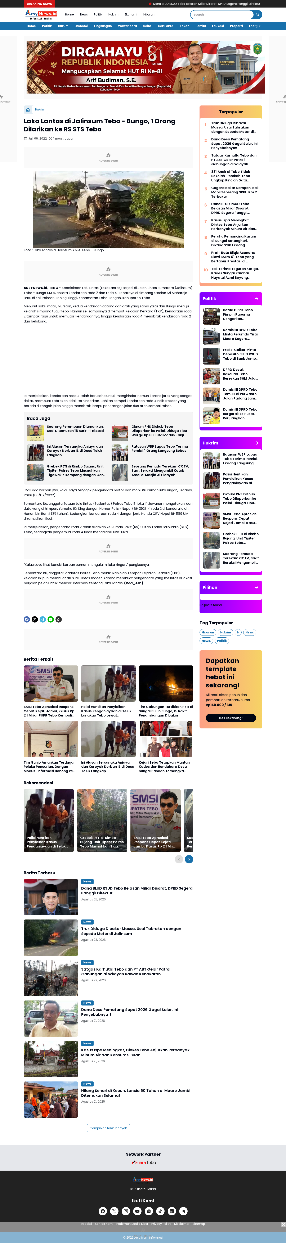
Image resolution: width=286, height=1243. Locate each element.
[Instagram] (126, 1211)
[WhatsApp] (51, 619)
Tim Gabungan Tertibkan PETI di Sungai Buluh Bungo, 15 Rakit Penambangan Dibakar (166, 711)
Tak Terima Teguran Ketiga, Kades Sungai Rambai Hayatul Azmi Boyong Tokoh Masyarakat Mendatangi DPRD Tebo (235, 273)
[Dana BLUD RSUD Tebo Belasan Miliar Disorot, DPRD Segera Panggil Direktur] (51, 897)
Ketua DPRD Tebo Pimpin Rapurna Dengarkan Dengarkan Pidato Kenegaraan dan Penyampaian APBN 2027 (239, 314)
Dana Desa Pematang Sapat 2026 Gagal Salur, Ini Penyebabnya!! (129, 1012)
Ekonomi (131, 14)
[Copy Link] (58, 619)
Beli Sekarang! (231, 718)
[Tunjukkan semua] (256, 298)
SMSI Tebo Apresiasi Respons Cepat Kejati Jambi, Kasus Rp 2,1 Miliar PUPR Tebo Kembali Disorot (49, 711)
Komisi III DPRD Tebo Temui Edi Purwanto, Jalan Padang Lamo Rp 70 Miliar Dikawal (240, 394)
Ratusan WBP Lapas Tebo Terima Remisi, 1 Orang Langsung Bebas (159, 448)
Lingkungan (103, 26)
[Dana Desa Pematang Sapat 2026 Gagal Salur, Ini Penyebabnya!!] (51, 1018)
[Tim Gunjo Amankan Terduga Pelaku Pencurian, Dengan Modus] (51, 739)
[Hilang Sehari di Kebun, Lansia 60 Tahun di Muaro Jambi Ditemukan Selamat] (51, 1099)
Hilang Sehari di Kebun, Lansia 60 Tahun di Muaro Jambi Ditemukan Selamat (135, 1093)
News (84, 14)
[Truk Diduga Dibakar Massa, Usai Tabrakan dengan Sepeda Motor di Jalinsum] (51, 937)
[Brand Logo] (143, 1162)
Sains (147, 26)
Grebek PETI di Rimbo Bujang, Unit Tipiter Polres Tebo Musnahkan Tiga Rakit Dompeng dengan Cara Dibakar (76, 470)
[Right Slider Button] (258, 26)
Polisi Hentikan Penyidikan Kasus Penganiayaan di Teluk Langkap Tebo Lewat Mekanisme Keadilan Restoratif (108, 711)
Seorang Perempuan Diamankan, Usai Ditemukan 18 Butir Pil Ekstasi (75, 429)
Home (69, 14)
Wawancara (127, 26)
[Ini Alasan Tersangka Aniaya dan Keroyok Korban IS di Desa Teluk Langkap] (35, 452)
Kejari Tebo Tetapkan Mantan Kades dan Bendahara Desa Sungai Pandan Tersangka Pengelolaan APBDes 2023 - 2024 (164, 766)
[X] (35, 619)
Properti (236, 26)
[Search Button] (258, 14)
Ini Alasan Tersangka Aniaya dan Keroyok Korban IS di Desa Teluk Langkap (75, 450)
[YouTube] (137, 1211)
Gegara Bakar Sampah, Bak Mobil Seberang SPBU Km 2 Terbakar (235, 192)
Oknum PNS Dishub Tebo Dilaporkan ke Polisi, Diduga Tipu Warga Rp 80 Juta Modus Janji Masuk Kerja (159, 431)
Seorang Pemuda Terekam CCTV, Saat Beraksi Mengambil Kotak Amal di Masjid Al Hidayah (160, 470)
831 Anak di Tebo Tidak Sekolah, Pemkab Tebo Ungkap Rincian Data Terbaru (230, 176)
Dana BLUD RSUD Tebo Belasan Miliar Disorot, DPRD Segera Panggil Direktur (169, 4)
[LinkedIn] (172, 1211)
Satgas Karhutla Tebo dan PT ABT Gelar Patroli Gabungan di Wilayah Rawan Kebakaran (126, 972)
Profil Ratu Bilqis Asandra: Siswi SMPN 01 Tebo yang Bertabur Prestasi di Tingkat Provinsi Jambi (233, 257)
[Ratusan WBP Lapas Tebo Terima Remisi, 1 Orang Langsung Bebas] (120, 452)
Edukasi (218, 26)
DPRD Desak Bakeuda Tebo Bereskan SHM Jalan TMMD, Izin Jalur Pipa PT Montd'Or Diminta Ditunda (241, 374)
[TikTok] (160, 1211)
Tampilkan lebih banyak (108, 1128)
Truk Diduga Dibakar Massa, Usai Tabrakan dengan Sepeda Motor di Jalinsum (131, 931)
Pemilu (201, 26)
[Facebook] (27, 619)
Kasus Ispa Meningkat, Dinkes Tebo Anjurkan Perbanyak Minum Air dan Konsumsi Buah (135, 1052)
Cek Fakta (165, 26)
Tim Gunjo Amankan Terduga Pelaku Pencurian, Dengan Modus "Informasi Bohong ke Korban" (48, 766)
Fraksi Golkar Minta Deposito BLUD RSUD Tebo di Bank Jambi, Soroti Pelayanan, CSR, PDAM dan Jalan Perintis (240, 354)
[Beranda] (28, 109)
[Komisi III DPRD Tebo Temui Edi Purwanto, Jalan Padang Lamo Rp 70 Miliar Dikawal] (211, 396)
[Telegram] (43, 619)
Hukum (63, 26)
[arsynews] (41, 14)
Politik (98, 14)
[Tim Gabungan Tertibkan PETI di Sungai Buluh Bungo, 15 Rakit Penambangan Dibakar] (166, 683)
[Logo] (143, 1180)
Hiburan (149, 14)
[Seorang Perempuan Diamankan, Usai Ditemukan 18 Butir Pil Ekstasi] (35, 433)
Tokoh (184, 26)
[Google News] (149, 1211)
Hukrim (113, 14)
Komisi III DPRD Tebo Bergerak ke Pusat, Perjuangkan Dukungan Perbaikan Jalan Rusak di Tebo (241, 413)
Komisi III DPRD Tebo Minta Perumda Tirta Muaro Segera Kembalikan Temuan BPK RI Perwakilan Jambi (240, 334)
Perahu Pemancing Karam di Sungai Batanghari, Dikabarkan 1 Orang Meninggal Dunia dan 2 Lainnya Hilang (233, 240)
